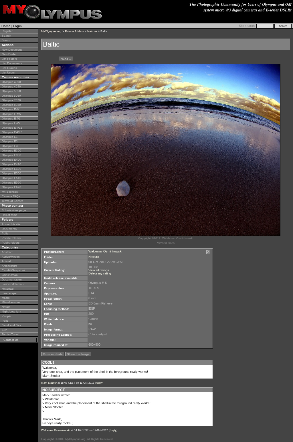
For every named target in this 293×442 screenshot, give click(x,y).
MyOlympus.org (51, 31)
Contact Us (11, 339)
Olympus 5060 (11, 95)
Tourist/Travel (10, 334)
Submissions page (14, 210)
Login (17, 26)
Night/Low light (11, 311)
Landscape (9, 293)
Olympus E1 (10, 136)
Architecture (9, 265)
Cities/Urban (10, 274)
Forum (6, 40)
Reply (99, 382)
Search (6, 35)
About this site (11, 224)
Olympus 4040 (11, 86)
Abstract (7, 252)
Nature (6, 306)
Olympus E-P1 (11, 118)
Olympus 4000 (11, 81)
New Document (12, 49)
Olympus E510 (11, 178)
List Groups (9, 67)
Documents (9, 228)
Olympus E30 (10, 146)
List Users (8, 72)
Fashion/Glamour (13, 284)
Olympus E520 (11, 182)
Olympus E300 (11, 150)
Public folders (10, 242)
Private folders (11, 238)
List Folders (9, 58)
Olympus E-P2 (11, 123)
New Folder (9, 54)
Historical (7, 288)
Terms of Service (12, 200)
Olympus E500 (11, 173)
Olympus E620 (11, 187)
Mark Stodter (49, 382)
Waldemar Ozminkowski (105, 251)
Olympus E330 (11, 155)
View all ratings (98, 270)
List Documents (12, 63)
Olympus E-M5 (11, 114)
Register (7, 31)
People (6, 316)
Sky (4, 329)
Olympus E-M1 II (12, 109)
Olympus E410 (11, 164)
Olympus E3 (10, 141)
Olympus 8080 (11, 104)
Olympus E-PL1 (12, 127)
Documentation (12, 279)
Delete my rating (99, 273)
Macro (6, 297)
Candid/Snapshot (13, 270)
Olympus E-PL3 (12, 132)
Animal (6, 261)
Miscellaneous (11, 302)
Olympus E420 (11, 168)
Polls (5, 233)
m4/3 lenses (10, 191)
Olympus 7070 (11, 100)
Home (5, 26)
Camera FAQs (11, 196)
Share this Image (78, 354)
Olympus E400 (11, 159)
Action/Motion (11, 256)
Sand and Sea (11, 325)
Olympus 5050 (11, 91)
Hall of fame (9, 214)
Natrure (92, 31)
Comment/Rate (53, 354)
